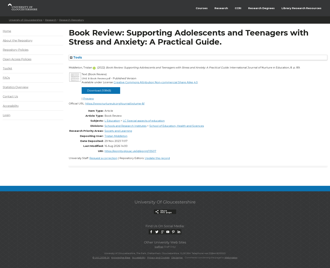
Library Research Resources (301, 8)
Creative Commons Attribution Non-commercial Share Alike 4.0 (156, 82)
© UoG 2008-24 (100, 257)
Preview (88, 98)
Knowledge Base (120, 257)
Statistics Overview (15, 87)
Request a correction (103, 158)
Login (6, 115)
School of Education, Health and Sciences (176, 125)
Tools (77, 57)
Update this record (157, 158)
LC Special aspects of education (144, 120)
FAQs (6, 77)
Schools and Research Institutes (125, 125)
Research (221, 8)
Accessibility (11, 106)
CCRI (238, 8)
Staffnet (159, 247)
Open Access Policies (17, 59)
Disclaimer (177, 257)
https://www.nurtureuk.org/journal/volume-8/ (115, 103)
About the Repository (17, 40)
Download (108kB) (99, 90)
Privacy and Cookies (158, 257)
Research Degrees (261, 8)
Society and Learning (118, 130)
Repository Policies (15, 49)
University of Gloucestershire (25, 20)
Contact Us (10, 96)
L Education (112, 120)
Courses (202, 8)
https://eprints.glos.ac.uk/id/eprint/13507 (130, 151)
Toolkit (7, 68)
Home (7, 31)
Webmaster (231, 257)
